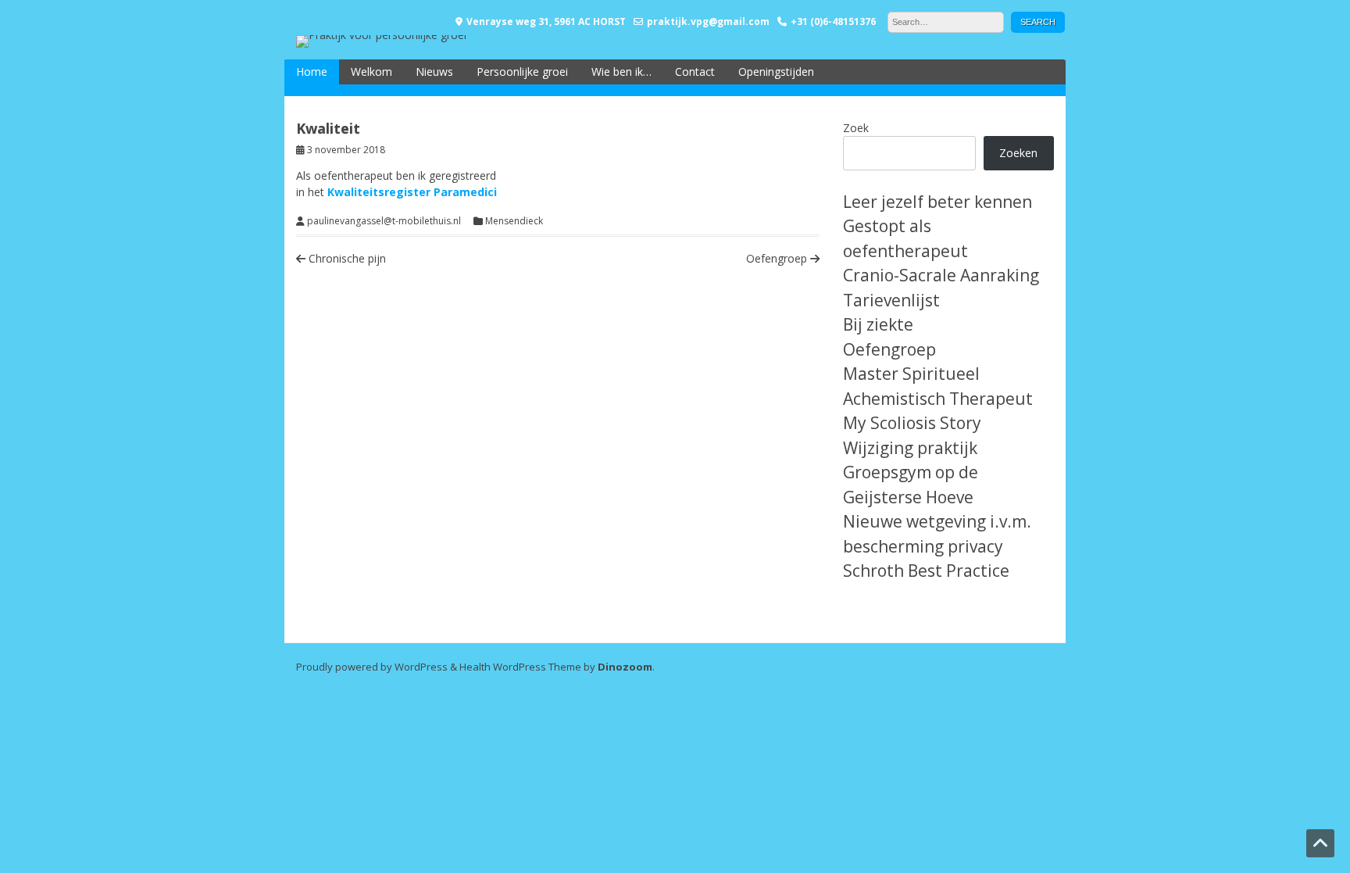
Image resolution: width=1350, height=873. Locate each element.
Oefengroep (778, 258)
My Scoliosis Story (912, 423)
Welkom (371, 71)
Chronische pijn (345, 258)
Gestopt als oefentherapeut (905, 238)
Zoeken (1018, 152)
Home (311, 71)
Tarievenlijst (891, 300)
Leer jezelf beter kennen (937, 202)
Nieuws (434, 71)
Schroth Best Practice (926, 570)
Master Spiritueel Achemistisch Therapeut (938, 386)
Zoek (856, 127)
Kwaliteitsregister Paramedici (412, 191)
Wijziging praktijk (910, 448)
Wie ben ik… (621, 71)
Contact (695, 71)
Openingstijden (776, 71)
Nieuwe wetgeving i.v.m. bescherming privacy (937, 533)
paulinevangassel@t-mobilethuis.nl (384, 221)
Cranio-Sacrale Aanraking (941, 275)
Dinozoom (625, 667)
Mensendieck (514, 221)
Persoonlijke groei (522, 71)
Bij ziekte (878, 324)
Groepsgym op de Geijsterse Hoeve (910, 484)
